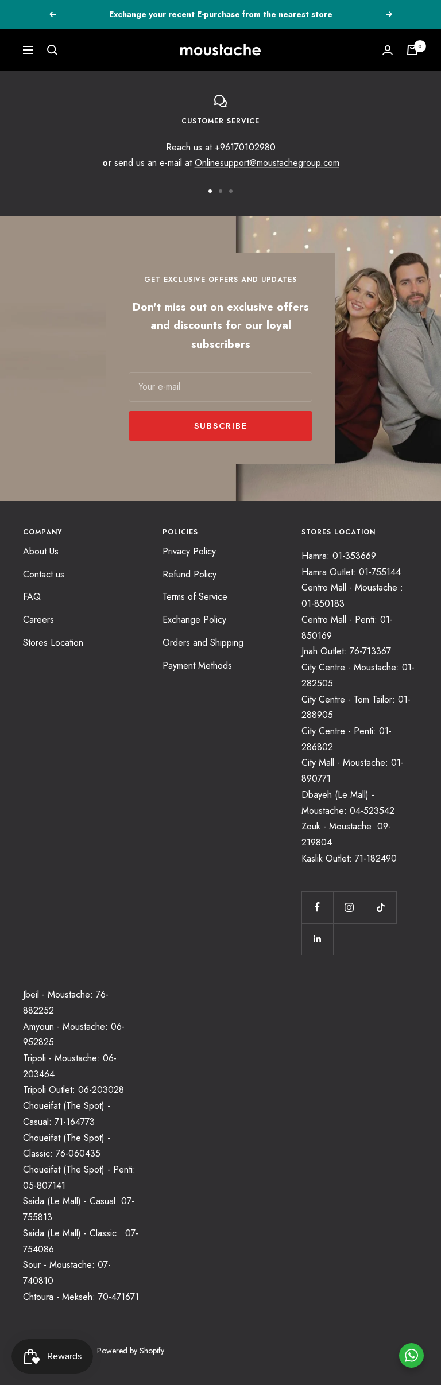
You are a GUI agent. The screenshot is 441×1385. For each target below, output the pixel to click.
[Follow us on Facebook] (317, 907)
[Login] (387, 50)
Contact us (43, 574)
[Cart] (412, 50)
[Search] (52, 50)
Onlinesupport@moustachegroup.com (267, 162)
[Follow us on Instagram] (349, 907)
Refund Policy (189, 574)
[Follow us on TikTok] (380, 907)
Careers (38, 619)
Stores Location (53, 642)
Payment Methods (197, 665)
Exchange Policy (194, 619)
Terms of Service (195, 596)
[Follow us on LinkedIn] (317, 939)
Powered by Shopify (130, 1350)
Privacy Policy (189, 551)
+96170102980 (245, 147)
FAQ (32, 596)
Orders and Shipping (203, 642)
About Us (41, 551)
